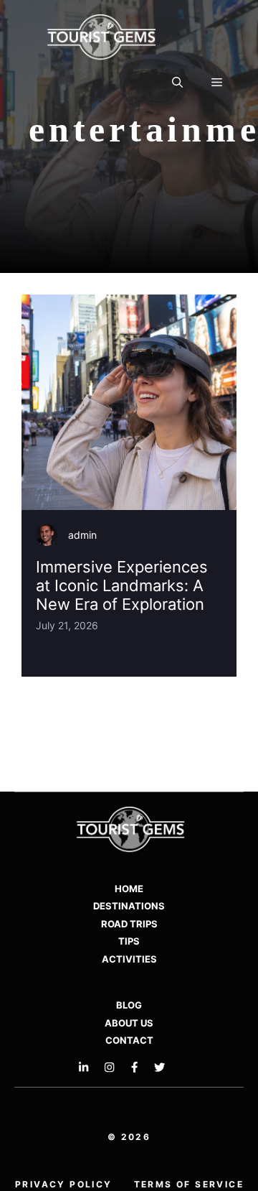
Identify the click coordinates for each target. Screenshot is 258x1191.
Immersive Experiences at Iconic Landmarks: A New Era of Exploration (122, 585)
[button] (177, 82)
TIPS (129, 941)
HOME (129, 888)
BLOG (129, 1005)
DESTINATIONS (129, 906)
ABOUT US (129, 1023)
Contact (129, 1040)
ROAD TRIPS (129, 924)
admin (82, 535)
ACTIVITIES (129, 959)
